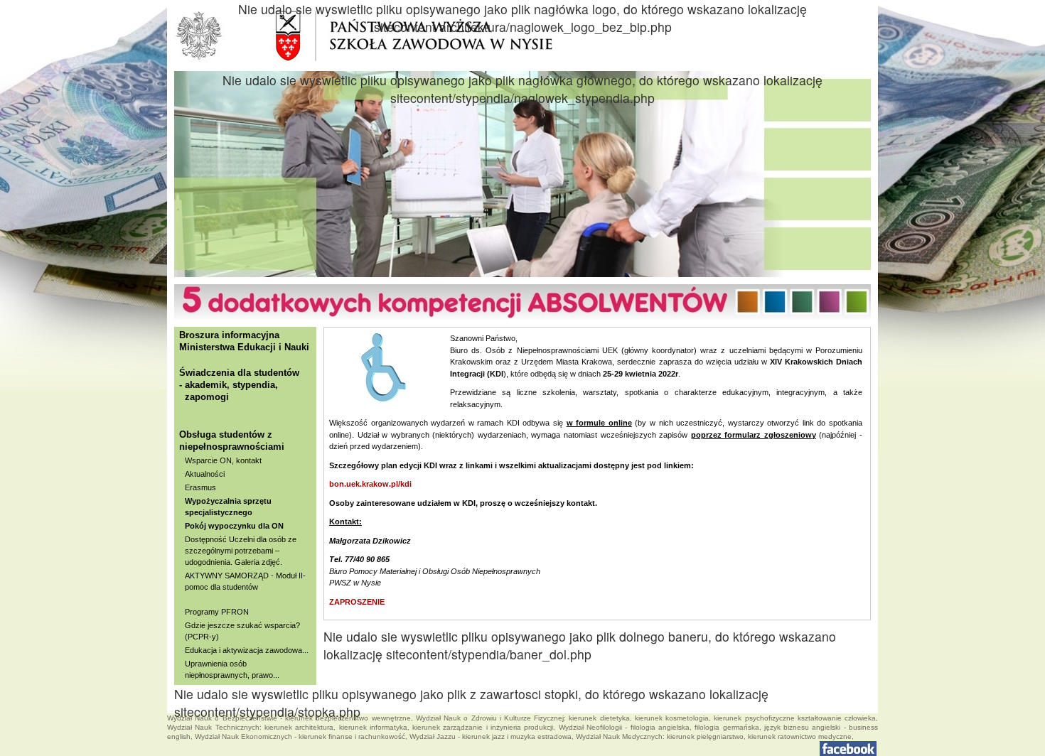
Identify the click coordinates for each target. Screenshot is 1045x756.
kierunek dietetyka (599, 718)
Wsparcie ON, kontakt (223, 460)
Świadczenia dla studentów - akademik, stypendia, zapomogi (239, 384)
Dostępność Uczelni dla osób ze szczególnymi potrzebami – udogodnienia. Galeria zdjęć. (240, 550)
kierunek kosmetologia (672, 718)
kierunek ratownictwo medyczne (800, 736)
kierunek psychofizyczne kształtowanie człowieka (795, 718)
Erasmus (200, 487)
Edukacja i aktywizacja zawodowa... (247, 650)
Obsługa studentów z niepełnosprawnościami (231, 440)
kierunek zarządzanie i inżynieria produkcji (482, 727)
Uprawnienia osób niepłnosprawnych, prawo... (232, 669)
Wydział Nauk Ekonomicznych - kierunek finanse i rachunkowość (300, 736)
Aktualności (205, 474)
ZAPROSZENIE (357, 602)
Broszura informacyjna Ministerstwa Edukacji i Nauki (244, 341)
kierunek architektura (298, 727)
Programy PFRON (217, 612)
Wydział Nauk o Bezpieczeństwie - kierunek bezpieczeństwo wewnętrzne (289, 718)
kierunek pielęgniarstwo (705, 736)
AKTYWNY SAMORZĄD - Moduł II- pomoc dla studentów (245, 581)
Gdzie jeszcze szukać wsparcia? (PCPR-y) (242, 631)
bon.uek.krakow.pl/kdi (370, 484)
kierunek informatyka (373, 727)
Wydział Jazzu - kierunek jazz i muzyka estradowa (490, 736)
